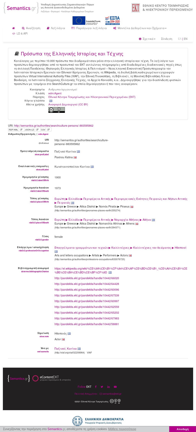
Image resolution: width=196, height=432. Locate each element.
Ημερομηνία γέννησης (35, 178)
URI (44, 141)
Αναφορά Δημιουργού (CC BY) (68, 104)
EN (185, 39)
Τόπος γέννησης (39, 200)
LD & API (22, 33)
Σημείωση (43, 334)
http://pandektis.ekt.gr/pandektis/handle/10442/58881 (87, 324)
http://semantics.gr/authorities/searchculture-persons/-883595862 (53, 125)
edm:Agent (54, 93)
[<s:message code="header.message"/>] (49, 7)
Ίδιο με (43, 349)
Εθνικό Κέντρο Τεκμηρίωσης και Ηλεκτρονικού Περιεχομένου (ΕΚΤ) (92, 97)
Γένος (42, 237)
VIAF (89, 352)
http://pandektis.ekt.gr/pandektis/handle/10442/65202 (87, 312)
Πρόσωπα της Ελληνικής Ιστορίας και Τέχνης (72, 53)
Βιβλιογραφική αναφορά (33, 269)
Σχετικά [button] (148, 39)
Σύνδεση (166, 39)
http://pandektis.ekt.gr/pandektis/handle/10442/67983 (87, 318)
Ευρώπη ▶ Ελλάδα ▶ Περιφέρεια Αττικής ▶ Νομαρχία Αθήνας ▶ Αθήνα (103, 219)
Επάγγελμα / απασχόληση (33, 248)
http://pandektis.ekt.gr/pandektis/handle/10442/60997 (87, 301)
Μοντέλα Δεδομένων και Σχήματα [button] (141, 28)
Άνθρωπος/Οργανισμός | (28, 134)
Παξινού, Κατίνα (66, 348)
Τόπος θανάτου (39, 220)
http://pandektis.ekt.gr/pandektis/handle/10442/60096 (87, 289)
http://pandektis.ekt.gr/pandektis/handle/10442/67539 (87, 295)
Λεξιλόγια (57, 28)
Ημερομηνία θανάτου (36, 189)
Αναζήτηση (32, 28)
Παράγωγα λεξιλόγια (91, 28)
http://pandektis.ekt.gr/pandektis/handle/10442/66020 (87, 278)
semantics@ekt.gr (112, 393)
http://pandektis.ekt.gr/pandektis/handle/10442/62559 (87, 307)
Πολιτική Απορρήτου (86, 393)
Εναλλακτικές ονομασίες (33, 167)
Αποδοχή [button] (183, 429)
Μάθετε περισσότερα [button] (122, 429)
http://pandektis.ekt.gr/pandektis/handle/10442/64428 (87, 284)
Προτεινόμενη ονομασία (34, 152)
